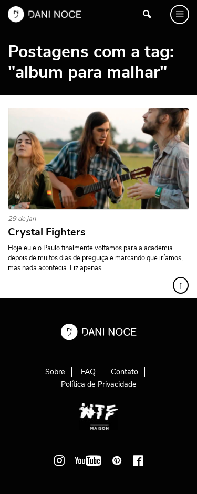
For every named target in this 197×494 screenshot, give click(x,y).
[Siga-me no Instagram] (59, 460)
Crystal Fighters (47, 232)
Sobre (55, 372)
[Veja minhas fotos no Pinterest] (117, 460)
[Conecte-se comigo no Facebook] (138, 460)
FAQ (88, 372)
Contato (124, 372)
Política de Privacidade (99, 384)
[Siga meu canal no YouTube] (88, 460)
